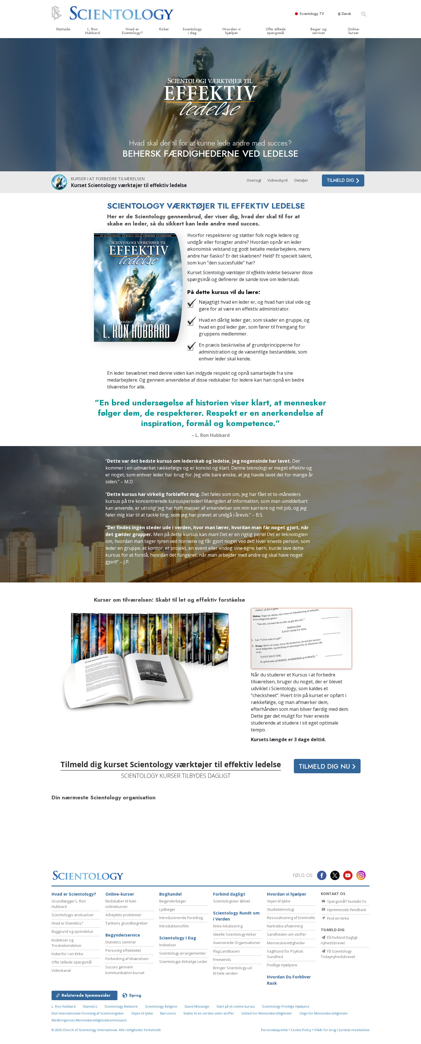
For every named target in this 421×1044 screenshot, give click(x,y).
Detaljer (301, 180)
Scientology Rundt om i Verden (236, 916)
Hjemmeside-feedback (346, 909)
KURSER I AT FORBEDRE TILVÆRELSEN (108, 178)
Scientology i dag (192, 31)
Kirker (164, 29)
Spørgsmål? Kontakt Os (346, 901)
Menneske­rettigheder (286, 942)
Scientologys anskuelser (73, 914)
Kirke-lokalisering (228, 926)
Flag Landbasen (226, 951)
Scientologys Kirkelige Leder (183, 961)
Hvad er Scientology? (132, 31)
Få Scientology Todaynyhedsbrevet (338, 954)
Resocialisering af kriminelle (291, 917)
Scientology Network (121, 1006)
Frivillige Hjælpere (282, 965)
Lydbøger (167, 909)
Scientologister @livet (231, 901)
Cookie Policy (301, 1030)
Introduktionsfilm (174, 926)
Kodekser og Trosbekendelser (67, 942)
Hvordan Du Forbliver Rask (289, 980)
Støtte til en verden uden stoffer (208, 1013)
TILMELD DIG (341, 180)
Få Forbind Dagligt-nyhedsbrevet (339, 940)
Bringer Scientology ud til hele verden (232, 970)
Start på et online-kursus (236, 1006)
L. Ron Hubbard (92, 31)
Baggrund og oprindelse (72, 931)
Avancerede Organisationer (236, 942)
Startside (63, 29)
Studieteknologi (280, 909)
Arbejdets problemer (123, 914)
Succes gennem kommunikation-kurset (124, 969)
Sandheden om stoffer (286, 934)
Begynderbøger (172, 901)
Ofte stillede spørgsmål (276, 31)
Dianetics (90, 1006)
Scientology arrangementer (182, 953)
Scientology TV (312, 13)
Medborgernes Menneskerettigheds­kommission (89, 1020)
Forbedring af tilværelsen (127, 958)
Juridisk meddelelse (354, 1030)
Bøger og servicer (318, 31)
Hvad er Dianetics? (67, 923)
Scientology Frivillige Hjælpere (285, 1006)
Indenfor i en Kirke (67, 953)
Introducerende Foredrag (181, 917)
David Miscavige (197, 1006)
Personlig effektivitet (123, 950)
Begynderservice (122, 935)
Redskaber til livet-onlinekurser (121, 903)
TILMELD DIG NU (325, 766)
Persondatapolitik (274, 1030)
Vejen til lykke (278, 901)
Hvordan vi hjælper (232, 31)
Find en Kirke (337, 918)
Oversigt (254, 180)
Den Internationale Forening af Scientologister (88, 1013)
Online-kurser (354, 31)
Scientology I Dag (177, 938)
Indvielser (167, 944)
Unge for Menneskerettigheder (324, 1013)
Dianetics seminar (120, 942)
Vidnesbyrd (277, 180)
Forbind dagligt (229, 894)
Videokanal (61, 970)
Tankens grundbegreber (126, 923)
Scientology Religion (161, 1006)
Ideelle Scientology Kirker (234, 934)
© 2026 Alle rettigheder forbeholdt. (107, 1030)
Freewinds (222, 959)
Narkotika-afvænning (285, 926)
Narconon (168, 1013)
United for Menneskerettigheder (266, 1013)
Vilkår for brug (325, 1030)
